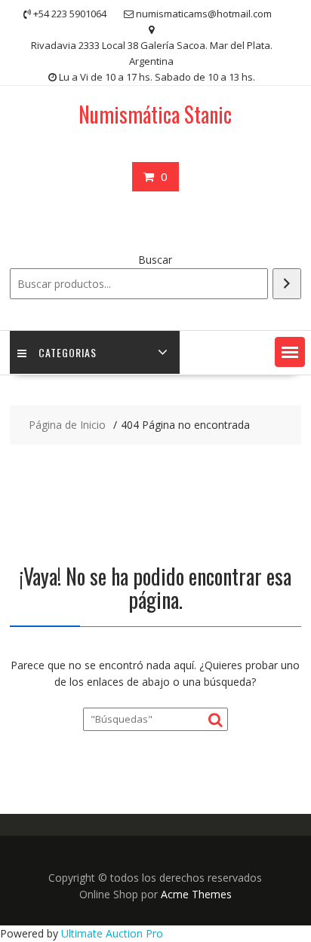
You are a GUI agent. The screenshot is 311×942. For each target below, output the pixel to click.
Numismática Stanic (155, 114)
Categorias (67, 352)
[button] (290, 352)
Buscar (155, 259)
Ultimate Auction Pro (112, 933)
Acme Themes (196, 894)
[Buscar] (287, 283)
